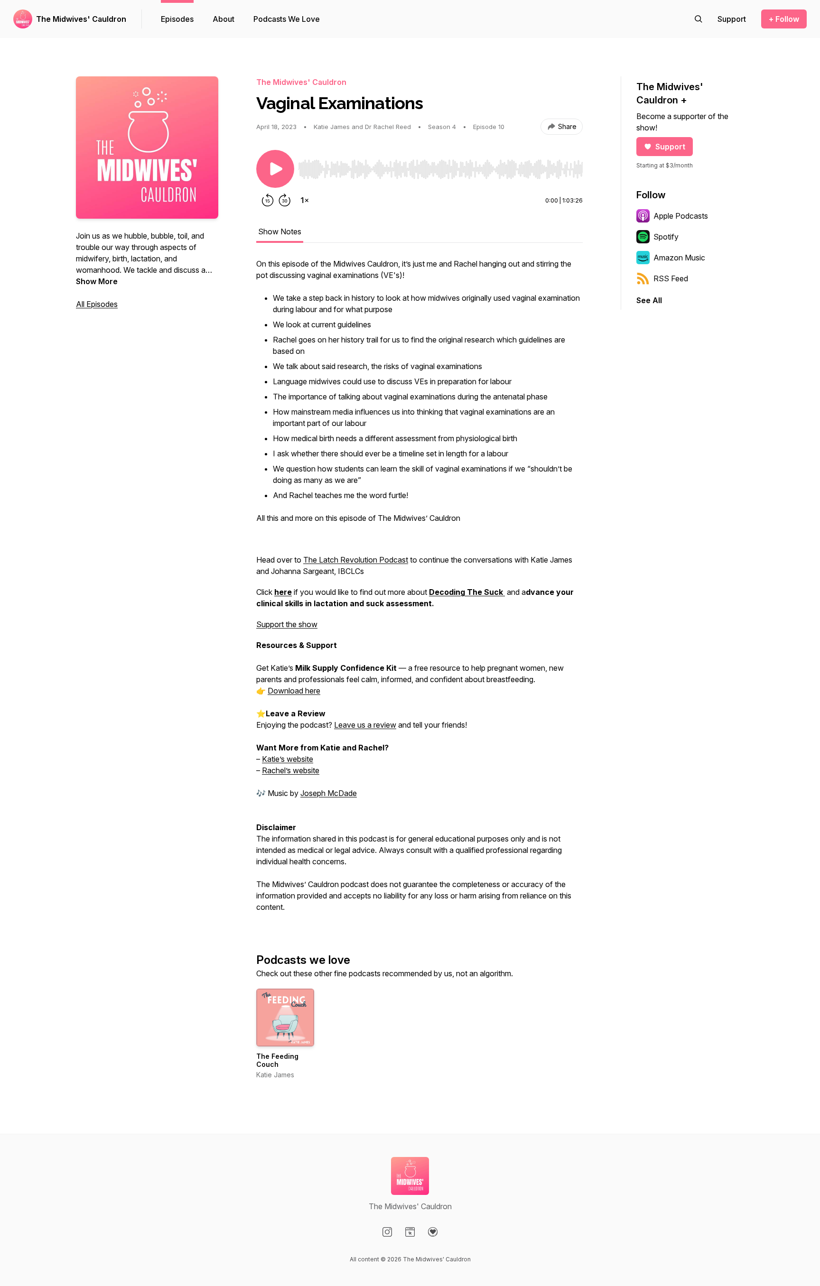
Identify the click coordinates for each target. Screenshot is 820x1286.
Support (670, 146)
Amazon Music (679, 257)
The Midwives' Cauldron (81, 19)
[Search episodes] (698, 19)
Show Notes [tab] (279, 231)
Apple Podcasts (680, 216)
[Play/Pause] (275, 169)
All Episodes (97, 304)
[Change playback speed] (304, 200)
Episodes (177, 19)
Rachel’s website (290, 770)
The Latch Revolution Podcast (355, 559)
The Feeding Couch (277, 1060)
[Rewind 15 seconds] (267, 200)
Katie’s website (287, 759)
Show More (97, 281)
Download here (294, 690)
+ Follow (784, 19)
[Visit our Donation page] (433, 1232)
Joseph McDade (328, 793)
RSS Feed (670, 278)
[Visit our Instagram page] (387, 1232)
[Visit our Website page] (410, 1232)
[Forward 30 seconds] (284, 200)
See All (649, 300)
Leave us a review (365, 725)
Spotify (666, 236)
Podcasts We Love (286, 19)
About (223, 19)
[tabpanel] (419, 590)
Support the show (286, 624)
